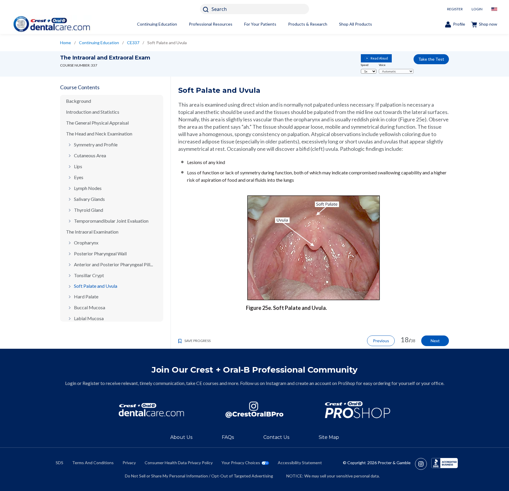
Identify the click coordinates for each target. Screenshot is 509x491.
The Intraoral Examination (92, 231)
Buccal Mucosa (89, 307)
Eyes (78, 177)
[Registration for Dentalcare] (151, 410)
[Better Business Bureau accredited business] (444, 464)
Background (78, 101)
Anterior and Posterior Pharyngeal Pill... (113, 264)
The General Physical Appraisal (97, 122)
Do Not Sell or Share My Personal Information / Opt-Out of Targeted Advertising (199, 475)
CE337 (133, 42)
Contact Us (276, 437)
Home (65, 42)
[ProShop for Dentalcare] (357, 410)
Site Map (329, 437)
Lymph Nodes (88, 188)
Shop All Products (355, 24)
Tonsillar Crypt (89, 275)
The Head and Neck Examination (99, 133)
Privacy (129, 462)
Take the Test (431, 59)
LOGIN (477, 9)
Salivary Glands (89, 199)
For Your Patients (260, 24)
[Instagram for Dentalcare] (254, 410)
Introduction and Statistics (92, 112)
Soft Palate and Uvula (95, 286)
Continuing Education (157, 24)
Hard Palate (86, 296)
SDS (59, 462)
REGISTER (455, 9)
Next (435, 340)
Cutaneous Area (90, 155)
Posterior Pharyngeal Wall (100, 253)
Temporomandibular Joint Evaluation (111, 221)
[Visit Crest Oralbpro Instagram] (423, 464)
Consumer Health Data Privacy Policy (179, 462)
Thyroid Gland (88, 210)
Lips (78, 166)
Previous (381, 340)
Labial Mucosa (89, 318)
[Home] (51, 24)
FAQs (228, 437)
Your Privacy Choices (241, 462)
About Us (181, 437)
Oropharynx (86, 242)
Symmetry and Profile (96, 144)
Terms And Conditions (93, 462)
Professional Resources (210, 24)
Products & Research (307, 24)
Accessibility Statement (300, 462)
